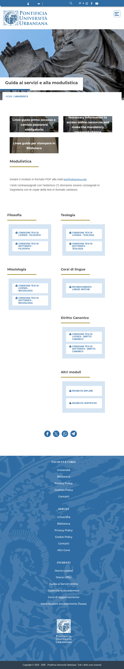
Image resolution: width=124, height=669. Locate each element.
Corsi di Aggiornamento (63, 597)
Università (63, 470)
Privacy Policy (64, 483)
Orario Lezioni (64, 570)
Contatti (63, 496)
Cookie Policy (63, 536)
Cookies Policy (63, 489)
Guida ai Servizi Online (63, 583)
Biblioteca (63, 476)
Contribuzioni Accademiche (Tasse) (64, 603)
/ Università (20, 96)
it (80, 3)
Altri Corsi (63, 550)
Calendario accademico (63, 590)
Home (9, 96)
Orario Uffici (63, 577)
